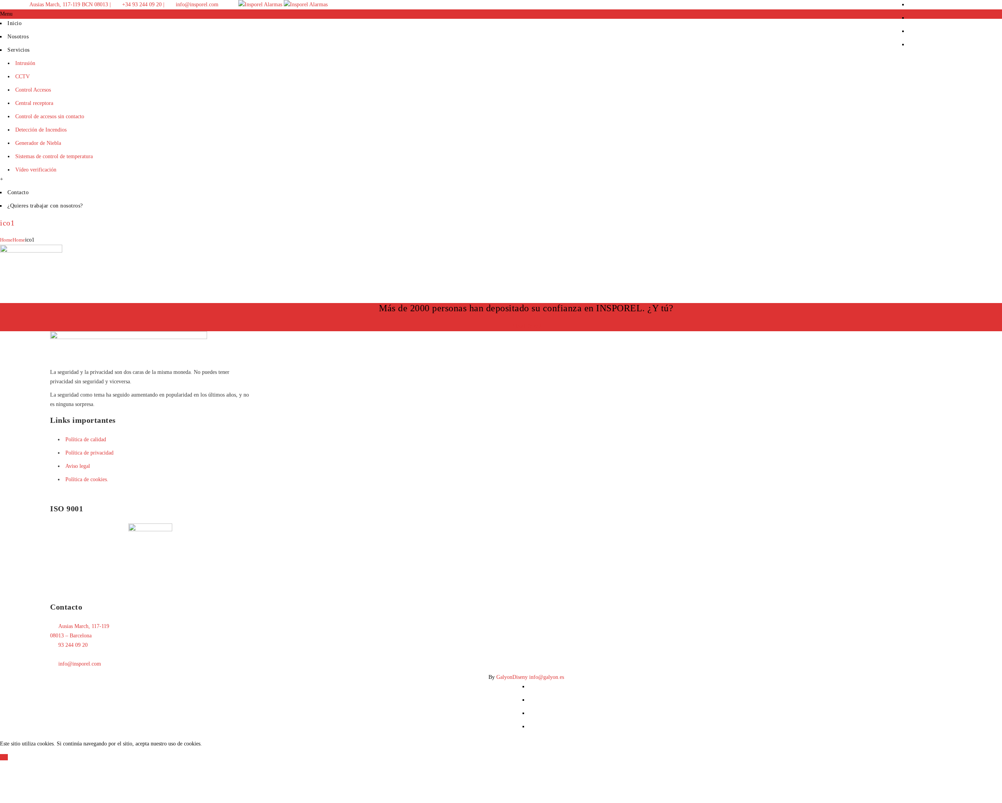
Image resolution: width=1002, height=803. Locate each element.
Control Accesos (33, 90)
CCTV (22, 76)
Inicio (14, 23)
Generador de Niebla (38, 143)
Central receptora (34, 103)
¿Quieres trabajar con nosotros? (45, 206)
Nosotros (18, 37)
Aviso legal (77, 466)
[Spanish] (978, 3)
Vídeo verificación (35, 170)
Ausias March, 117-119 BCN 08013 (68, 4)
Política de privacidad (89, 453)
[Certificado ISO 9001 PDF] (150, 529)
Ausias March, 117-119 (83, 626)
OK (4, 757)
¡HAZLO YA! (526, 326)
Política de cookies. (86, 479)
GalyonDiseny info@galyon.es (530, 677)
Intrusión (25, 63)
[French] (962, 3)
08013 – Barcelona (71, 636)
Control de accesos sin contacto (49, 116)
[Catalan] (947, 3)
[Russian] (970, 3)
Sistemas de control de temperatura (54, 156)
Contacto (18, 192)
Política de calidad (85, 439)
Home (6, 240)
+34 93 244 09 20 (141, 4)
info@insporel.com (196, 4)
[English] (955, 3)
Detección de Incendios (41, 130)
